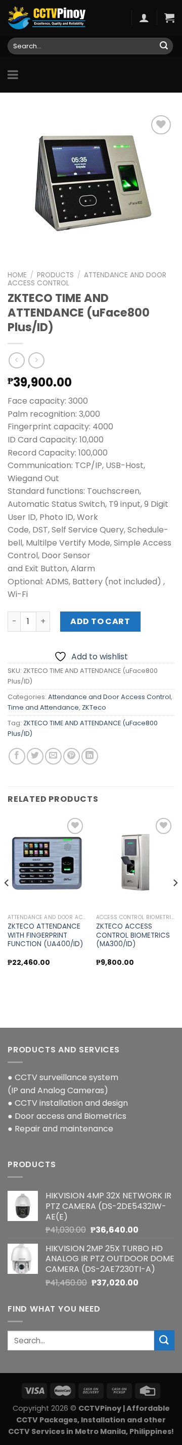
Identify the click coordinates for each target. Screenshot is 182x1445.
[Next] (175, 903)
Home (17, 275)
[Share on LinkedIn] (89, 756)
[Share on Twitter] (35, 756)
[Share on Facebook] (17, 756)
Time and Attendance (43, 707)
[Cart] (169, 18)
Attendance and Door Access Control (87, 279)
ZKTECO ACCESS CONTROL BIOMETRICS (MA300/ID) (133, 935)
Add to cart (100, 621)
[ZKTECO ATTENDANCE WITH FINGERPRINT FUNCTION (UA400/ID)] (47, 862)
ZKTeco (94, 707)
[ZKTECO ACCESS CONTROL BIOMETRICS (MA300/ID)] (135, 862)
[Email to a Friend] (53, 756)
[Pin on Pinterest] (71, 756)
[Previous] (7, 903)
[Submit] (163, 46)
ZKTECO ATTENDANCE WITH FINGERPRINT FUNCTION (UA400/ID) (45, 935)
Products (55, 275)
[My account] (144, 18)
